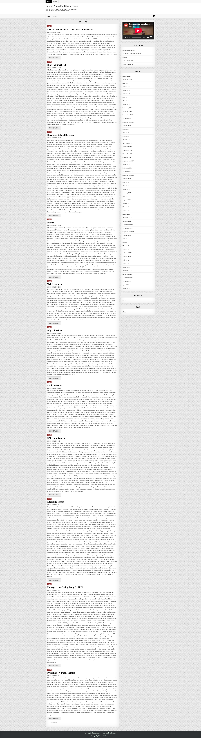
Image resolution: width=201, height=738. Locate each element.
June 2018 (125, 129)
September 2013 (128, 232)
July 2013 (125, 239)
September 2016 (128, 175)
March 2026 (126, 76)
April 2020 (126, 94)
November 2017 (127, 154)
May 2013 (125, 246)
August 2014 (126, 200)
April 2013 (125, 249)
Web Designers (54, 284)
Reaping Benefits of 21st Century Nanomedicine (70, 29)
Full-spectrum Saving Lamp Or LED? (65, 587)
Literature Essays (55, 501)
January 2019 (127, 111)
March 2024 (126, 90)
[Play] (125, 37)
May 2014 (125, 207)
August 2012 (126, 256)
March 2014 (126, 214)
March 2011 (126, 288)
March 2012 (126, 267)
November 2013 (127, 228)
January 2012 (127, 274)
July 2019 (125, 97)
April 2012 (125, 263)
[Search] (154, 16)
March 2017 (126, 164)
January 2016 (127, 193)
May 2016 (125, 185)
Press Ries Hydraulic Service (61, 672)
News (49, 26)
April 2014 (125, 210)
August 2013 (126, 235)
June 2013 (125, 242)
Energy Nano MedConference (62, 5)
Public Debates (54, 385)
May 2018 (125, 132)
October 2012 (127, 253)
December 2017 (127, 150)
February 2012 (127, 270)
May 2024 (125, 83)
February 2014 (127, 217)
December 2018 (127, 115)
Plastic (50, 222)
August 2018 (126, 125)
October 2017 (127, 157)
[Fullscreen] (151, 37)
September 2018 (128, 122)
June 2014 (125, 203)
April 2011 (125, 285)
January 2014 (126, 221)
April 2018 (125, 136)
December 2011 (127, 278)
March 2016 (126, 189)
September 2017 (128, 161)
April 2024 (126, 86)
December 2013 (127, 224)
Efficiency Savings (56, 438)
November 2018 (127, 118)
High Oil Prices (54, 330)
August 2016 (126, 178)
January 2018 (127, 147)
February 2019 (127, 108)
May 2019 (125, 101)
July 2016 (125, 182)
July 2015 (125, 196)
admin (49, 32)
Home (48, 1)
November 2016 (127, 171)
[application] (138, 30)
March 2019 (126, 104)
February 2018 (127, 143)
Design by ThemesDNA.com (100, 736)
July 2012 (125, 260)
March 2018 (126, 140)
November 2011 (127, 281)
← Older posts (52, 723)
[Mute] (148, 37)
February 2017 (127, 168)
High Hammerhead (56, 64)
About (55, 1)
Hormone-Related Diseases (60, 135)
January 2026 (127, 79)
